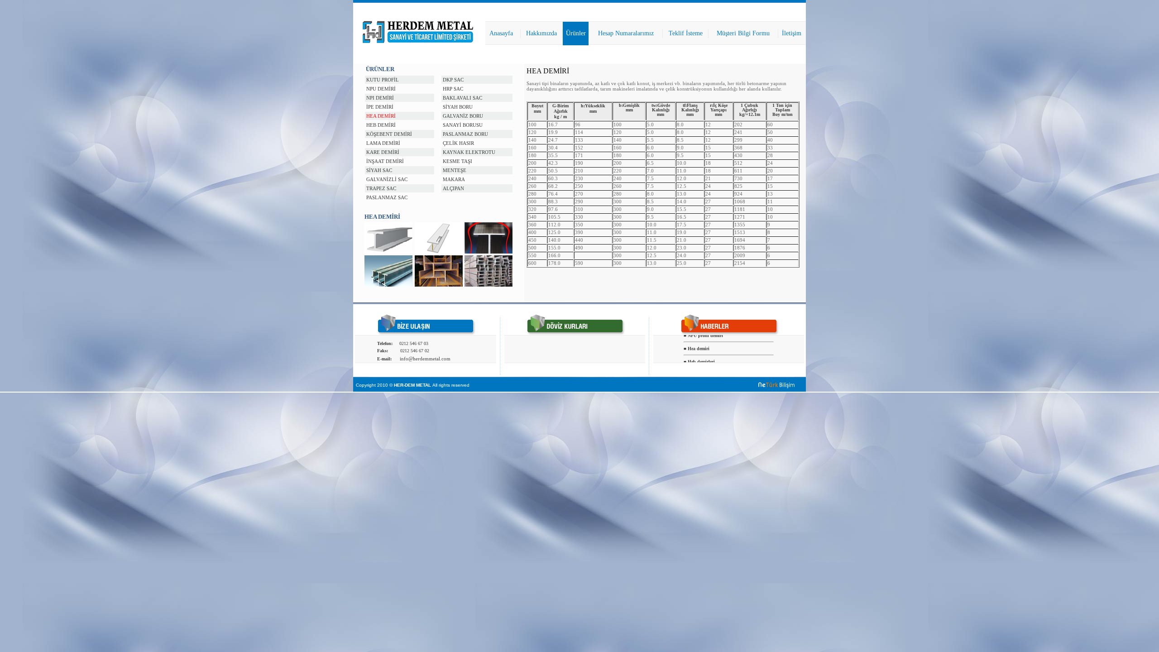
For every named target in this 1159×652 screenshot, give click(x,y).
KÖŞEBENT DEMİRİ (389, 134)
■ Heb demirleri (699, 358)
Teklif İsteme (686, 33)
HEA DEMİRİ (381, 116)
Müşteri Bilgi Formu (743, 33)
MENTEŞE (454, 170)
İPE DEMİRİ (379, 107)
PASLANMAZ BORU (465, 134)
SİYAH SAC (379, 170)
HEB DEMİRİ (381, 125)
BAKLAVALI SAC (462, 98)
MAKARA (454, 179)
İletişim (791, 33)
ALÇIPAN (453, 188)
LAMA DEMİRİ (383, 143)
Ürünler (576, 33)
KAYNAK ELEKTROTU (469, 152)
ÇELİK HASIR (458, 143)
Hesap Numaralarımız (626, 33)
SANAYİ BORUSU (463, 125)
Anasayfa (501, 33)
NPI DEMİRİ (380, 98)
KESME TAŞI (457, 161)
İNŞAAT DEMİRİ (385, 161)
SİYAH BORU (458, 107)
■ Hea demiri (696, 345)
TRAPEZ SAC (381, 188)
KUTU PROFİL (382, 79)
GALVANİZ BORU (463, 116)
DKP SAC (453, 79)
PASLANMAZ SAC (386, 197)
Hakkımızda (541, 33)
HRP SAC (453, 88)
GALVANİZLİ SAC (386, 179)
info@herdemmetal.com (425, 358)
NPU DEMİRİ (381, 88)
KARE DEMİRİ (382, 152)
